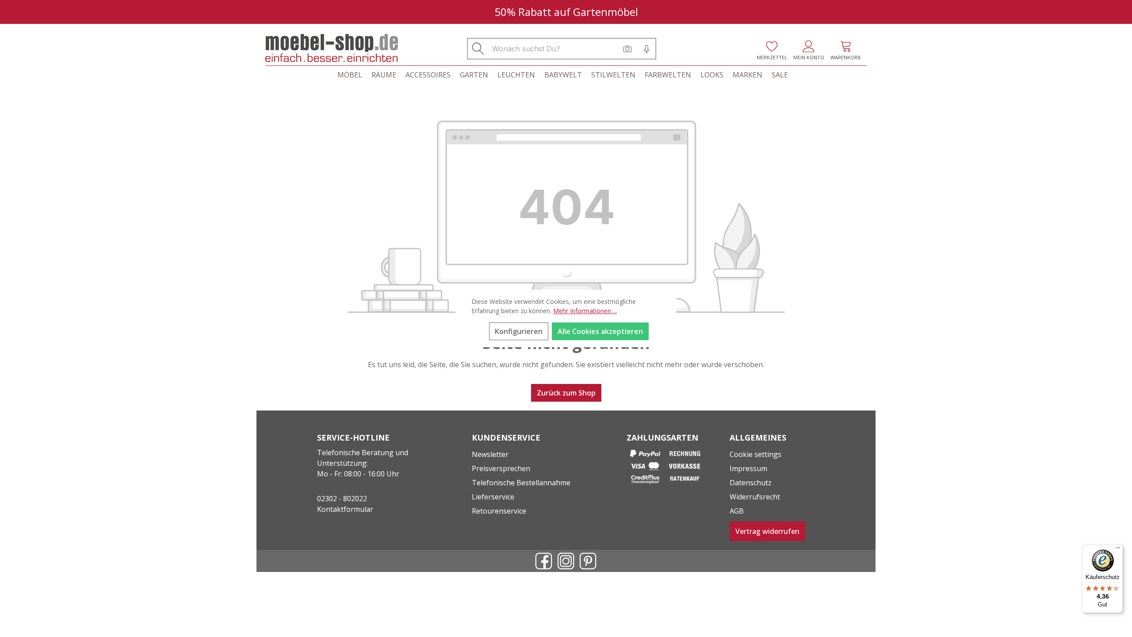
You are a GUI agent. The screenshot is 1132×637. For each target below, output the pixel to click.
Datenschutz (751, 482)
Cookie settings (755, 454)
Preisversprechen (501, 468)
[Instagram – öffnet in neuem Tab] (566, 561)
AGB (737, 511)
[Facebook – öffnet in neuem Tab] (544, 561)
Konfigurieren (519, 331)
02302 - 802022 (342, 498)
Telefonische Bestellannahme (521, 482)
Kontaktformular (345, 509)
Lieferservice (493, 497)
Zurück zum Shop (566, 393)
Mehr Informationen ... (585, 311)
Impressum (748, 468)
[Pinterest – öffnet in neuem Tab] (588, 561)
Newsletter (490, 454)
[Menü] (1118, 550)
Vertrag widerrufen (767, 531)
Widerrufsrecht (755, 497)
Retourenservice (499, 511)
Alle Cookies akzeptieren (600, 331)
